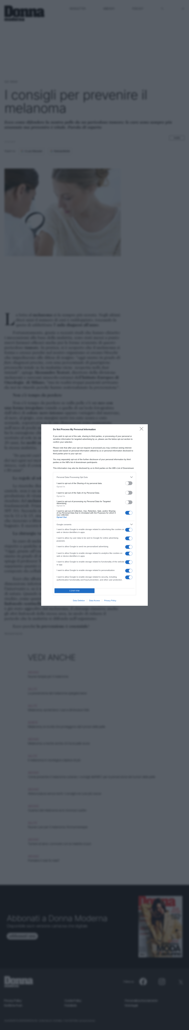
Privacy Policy (110, 600)
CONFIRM (74, 591)
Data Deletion (79, 600)
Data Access (94, 600)
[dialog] (94, 515)
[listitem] (94, 477)
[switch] (128, 483)
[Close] (142, 429)
